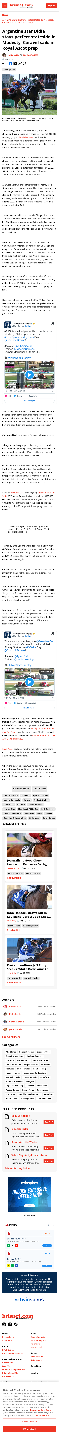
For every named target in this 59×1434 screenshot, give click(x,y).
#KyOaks (28, 337)
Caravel (27, 800)
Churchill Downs (25, 137)
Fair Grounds (14, 926)
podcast (30, 1086)
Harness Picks (37, 1347)
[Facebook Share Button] (10, 64)
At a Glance (11, 1052)
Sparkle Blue (9, 809)
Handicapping (39, 1069)
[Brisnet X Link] (10, 1324)
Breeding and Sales (14, 1056)
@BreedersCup (45, 641)
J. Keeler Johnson (13, 868)
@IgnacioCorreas (24, 348)
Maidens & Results (14, 1081)
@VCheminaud (23, 345)
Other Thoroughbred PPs (13, 1369)
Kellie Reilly (13, 55)
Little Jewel (34, 818)
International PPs (10, 1373)
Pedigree (30, 1081)
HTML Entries (8, 1350)
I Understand (29, 1429)
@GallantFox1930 (30, 55)
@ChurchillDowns (14, 340)
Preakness (42, 1086)
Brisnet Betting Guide (17, 1168)
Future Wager (23, 1069)
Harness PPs (8, 1376)
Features (10, 1069)
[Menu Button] (4, 5)
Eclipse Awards (31, 1064)
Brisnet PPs (7, 1363)
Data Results (36, 1360)
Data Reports (23, 1060)
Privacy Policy (42, 1415)
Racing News (9, 69)
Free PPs (6, 1366)
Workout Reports (38, 1340)
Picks (33, 1333)
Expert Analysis (38, 1337)
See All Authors (11, 1036)
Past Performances (12, 1359)
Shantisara (8, 804)
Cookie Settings (29, 1421)
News (5, 15)
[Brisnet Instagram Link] (4, 1324)
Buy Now (49, 1121)
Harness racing (13, 1073)
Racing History (12, 1090)
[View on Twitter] (53, 324)
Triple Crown (11, 1098)
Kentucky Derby (15, 873)
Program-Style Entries (12, 1353)
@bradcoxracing (24, 659)
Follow (28, 326)
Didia (39, 813)
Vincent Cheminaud (12, 813)
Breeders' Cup (43, 1052)
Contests (10, 1060)
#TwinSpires (11, 337)
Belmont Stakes (26, 1052)
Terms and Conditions (40, 1410)
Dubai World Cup (13, 1064)
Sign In (51, 5)
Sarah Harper (49, 818)
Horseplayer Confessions (34, 1073)
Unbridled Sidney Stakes (14, 818)
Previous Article (21, 788)
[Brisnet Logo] (21, 5)
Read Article (14, 877)
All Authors (7, 1340)
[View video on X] (29, 375)
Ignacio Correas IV (11, 800)
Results (34, 1353)
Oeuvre (49, 813)
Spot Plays (48, 1094)
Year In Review (44, 1098)
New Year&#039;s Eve (28, 809)
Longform (44, 1077)
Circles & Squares (34, 1056)
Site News (10, 1094)
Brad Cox (25, 795)
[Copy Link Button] (20, 64)
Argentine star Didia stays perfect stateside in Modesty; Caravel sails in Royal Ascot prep (28, 21)
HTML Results (37, 1357)
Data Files (36, 1366)
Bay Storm (29, 813)
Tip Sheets (35, 1344)
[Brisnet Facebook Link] (16, 1324)
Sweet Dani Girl (35, 804)
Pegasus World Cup (14, 1086)
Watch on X (46, 365)
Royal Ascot (7, 749)
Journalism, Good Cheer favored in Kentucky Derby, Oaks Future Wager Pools (27, 862)
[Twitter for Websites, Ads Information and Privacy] (53, 391)
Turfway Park (14, 978)
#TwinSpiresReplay (19, 357)
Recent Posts (8, 1337)
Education (45, 1064)
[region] (29, 1408)
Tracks (34, 1373)
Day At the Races (40, 1060)
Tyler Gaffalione (40, 795)
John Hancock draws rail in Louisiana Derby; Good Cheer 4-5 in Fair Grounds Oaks (28, 915)
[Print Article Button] (24, 64)
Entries (6, 1346)
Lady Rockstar (47, 809)
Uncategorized (27, 1098)
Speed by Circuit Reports (29, 1094)
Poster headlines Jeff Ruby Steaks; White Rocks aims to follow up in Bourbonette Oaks (27, 967)
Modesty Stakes (41, 800)
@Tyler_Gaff (21, 656)
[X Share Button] (15, 64)
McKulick (21, 804)
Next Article (40, 788)
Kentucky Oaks (17, 492)
